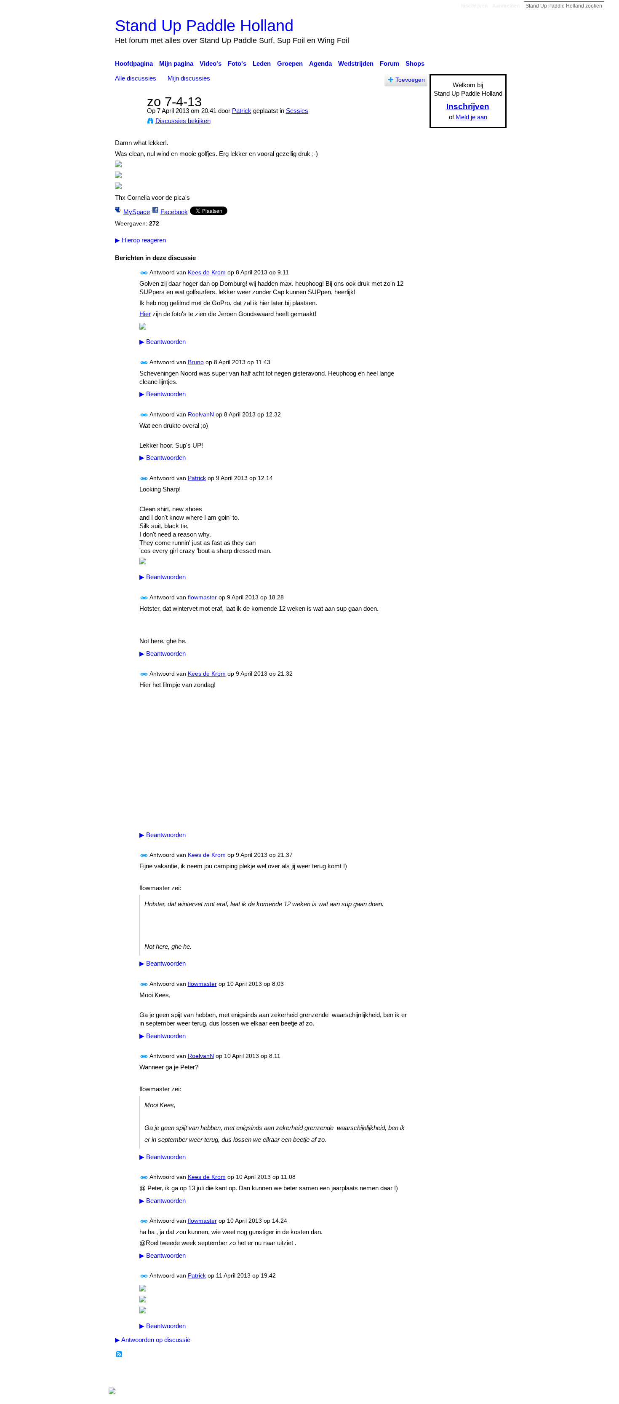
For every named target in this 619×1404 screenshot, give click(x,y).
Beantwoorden (162, 341)
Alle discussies (135, 78)
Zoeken (611, 5)
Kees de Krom (207, 272)
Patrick (241, 110)
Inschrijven (474, 6)
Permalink (144, 273)
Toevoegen (410, 80)
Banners (338, 1374)
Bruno (196, 362)
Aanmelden (506, 6)
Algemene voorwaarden (474, 1374)
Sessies (297, 110)
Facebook (174, 211)
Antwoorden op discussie (152, 1339)
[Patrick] (128, 117)
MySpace (136, 211)
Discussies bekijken (183, 120)
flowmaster (202, 597)
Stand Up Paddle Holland (204, 25)
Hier (145, 313)
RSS (119, 1354)
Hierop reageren (140, 240)
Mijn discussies (189, 78)
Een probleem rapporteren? (395, 1374)
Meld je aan (471, 117)
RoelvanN (201, 414)
